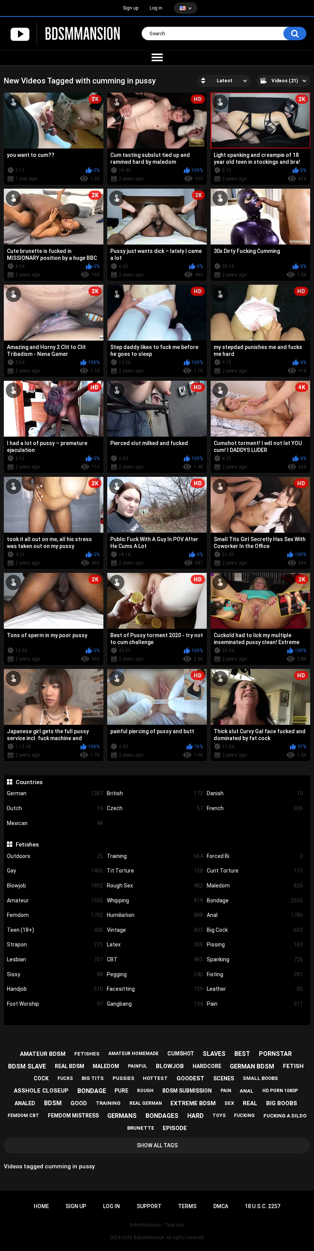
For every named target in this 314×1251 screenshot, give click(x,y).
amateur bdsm (42, 1053)
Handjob (55, 989)
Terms (187, 1206)
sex (229, 1103)
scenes (223, 1078)
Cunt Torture (255, 871)
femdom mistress (73, 1115)
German (55, 793)
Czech (155, 808)
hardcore (207, 1066)
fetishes (87, 1054)
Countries (29, 782)
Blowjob (55, 885)
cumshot (180, 1053)
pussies (123, 1078)
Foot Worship (55, 1004)
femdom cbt (23, 1115)
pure (121, 1091)
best (242, 1053)
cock (41, 1078)
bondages (162, 1115)
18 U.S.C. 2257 (262, 1206)
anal (246, 1091)
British (155, 793)
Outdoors (55, 856)
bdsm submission (187, 1091)
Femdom (55, 915)
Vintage (155, 930)
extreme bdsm (193, 1103)
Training (155, 856)
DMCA (220, 1206)
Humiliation (155, 915)
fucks (65, 1078)
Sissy (55, 974)
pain (226, 1090)
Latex (155, 944)
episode (175, 1128)
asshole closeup (41, 1090)
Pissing (255, 944)
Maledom (255, 885)
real (250, 1103)
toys (219, 1115)
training (108, 1103)
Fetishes (27, 844)
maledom (106, 1066)
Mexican (55, 823)
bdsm (53, 1103)
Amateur (55, 900)
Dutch (55, 808)
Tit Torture (155, 871)
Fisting (255, 974)
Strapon (55, 944)
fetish (293, 1066)
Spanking (255, 959)
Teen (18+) (55, 930)
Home (41, 1206)
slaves (214, 1053)
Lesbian (55, 959)
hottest (155, 1078)
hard (195, 1115)
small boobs (260, 1078)
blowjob (170, 1066)
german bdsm (252, 1066)
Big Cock (255, 930)
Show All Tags (157, 1145)
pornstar (275, 1053)
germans (122, 1115)
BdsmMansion (149, 1237)
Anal (255, 915)
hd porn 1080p (280, 1090)
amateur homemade (133, 1053)
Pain (255, 1004)
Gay (55, 871)
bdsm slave (27, 1066)
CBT (155, 959)
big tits (93, 1078)
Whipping (155, 900)
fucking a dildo (284, 1116)
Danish (255, 793)
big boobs (281, 1103)
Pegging (155, 974)
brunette (140, 1128)
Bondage (255, 900)
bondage (91, 1090)
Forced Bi (255, 856)
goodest (190, 1078)
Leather (255, 989)
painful (137, 1066)
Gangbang (155, 1004)
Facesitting (155, 989)
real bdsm (69, 1066)
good (78, 1103)
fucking (244, 1115)
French (255, 808)
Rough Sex (155, 885)
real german (145, 1103)
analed (25, 1103)
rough (145, 1090)
